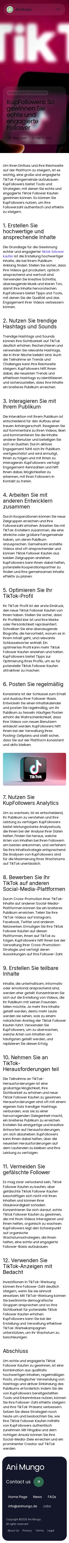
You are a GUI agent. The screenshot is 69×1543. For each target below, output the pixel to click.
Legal (50, 1530)
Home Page (17, 1496)
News (37, 1496)
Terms (40, 1530)
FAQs (52, 1496)
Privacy (27, 1530)
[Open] (58, 9)
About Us (13, 1530)
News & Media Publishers (27, 93)
